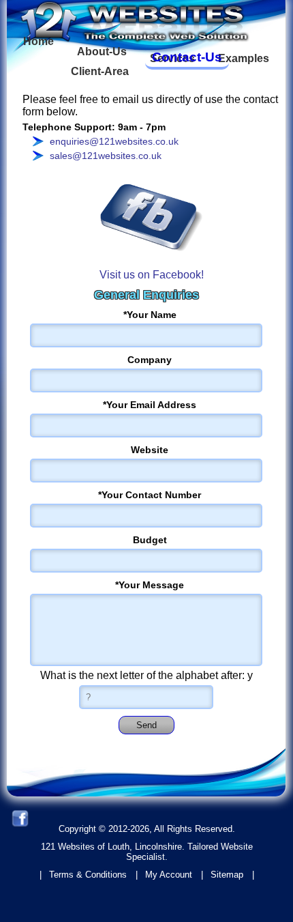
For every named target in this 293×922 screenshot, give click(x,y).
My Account (168, 874)
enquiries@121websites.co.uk (114, 141)
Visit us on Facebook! (151, 274)
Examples (243, 58)
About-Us (102, 51)
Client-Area (100, 71)
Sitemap (227, 874)
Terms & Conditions (88, 874)
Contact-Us (187, 57)
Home (38, 41)
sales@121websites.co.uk (105, 155)
